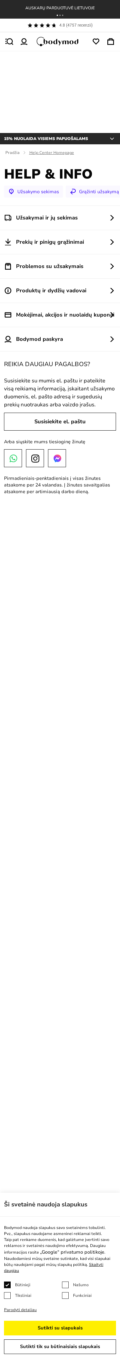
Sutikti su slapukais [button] (60, 1328)
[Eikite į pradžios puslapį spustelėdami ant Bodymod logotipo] (60, 41)
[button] (57, 15)
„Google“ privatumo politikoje (72, 1252)
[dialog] (60, 1277)
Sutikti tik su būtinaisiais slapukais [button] (60, 1346)
